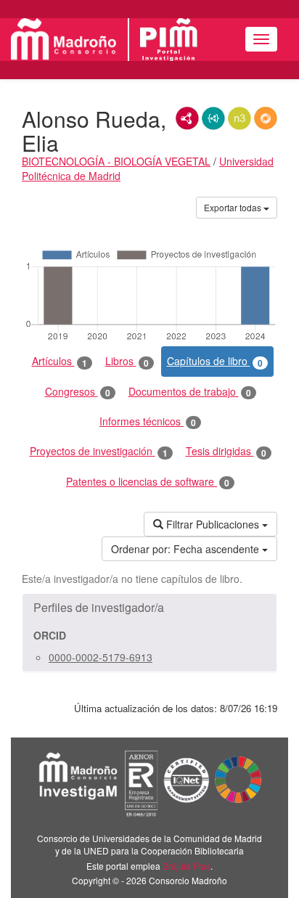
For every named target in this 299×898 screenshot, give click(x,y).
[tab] (149, 607)
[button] (149, 607)
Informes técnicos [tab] (147, 421)
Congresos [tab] (77, 391)
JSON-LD (213, 118)
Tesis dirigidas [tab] (226, 451)
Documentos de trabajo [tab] (189, 391)
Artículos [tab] (59, 361)
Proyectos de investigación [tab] (99, 451)
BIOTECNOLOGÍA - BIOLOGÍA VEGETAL (116, 161)
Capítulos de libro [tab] (215, 361)
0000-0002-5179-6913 (100, 657)
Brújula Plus (186, 866)
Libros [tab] (127, 361)
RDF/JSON (265, 118)
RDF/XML (187, 118)
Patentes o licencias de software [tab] (147, 481)
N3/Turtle (239, 118)
